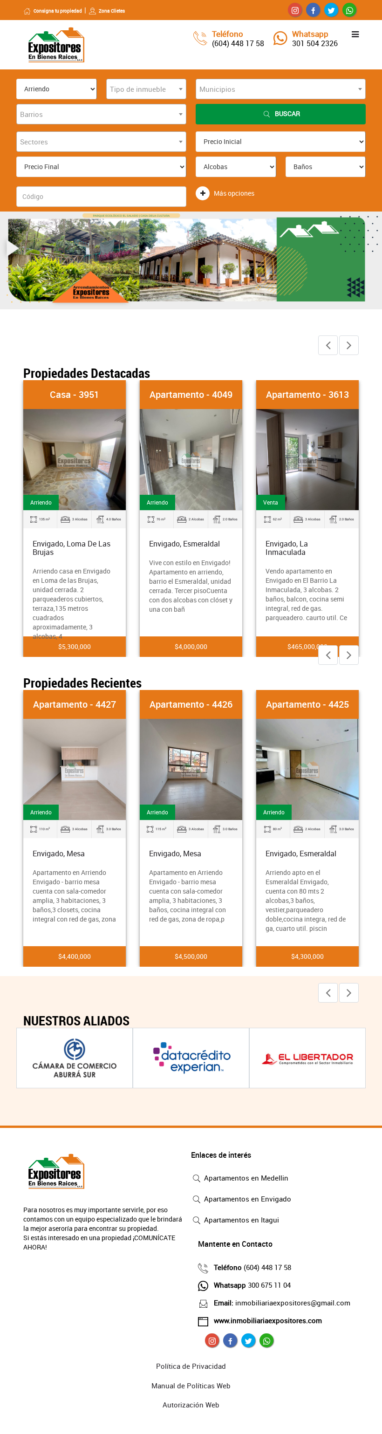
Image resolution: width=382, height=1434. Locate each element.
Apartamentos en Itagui (240, 1219)
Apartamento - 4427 (74, 704)
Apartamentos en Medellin (245, 1177)
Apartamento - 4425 (307, 704)
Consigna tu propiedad (58, 10)
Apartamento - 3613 (307, 394)
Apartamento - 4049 (191, 394)
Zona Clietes (112, 10)
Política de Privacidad (191, 1366)
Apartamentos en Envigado (246, 1198)
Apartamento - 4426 (191, 704)
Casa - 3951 (74, 394)
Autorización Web (191, 1404)
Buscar (287, 113)
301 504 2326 (315, 43)
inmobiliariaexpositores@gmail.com (282, 1302)
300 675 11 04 (252, 1285)
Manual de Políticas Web (191, 1385)
